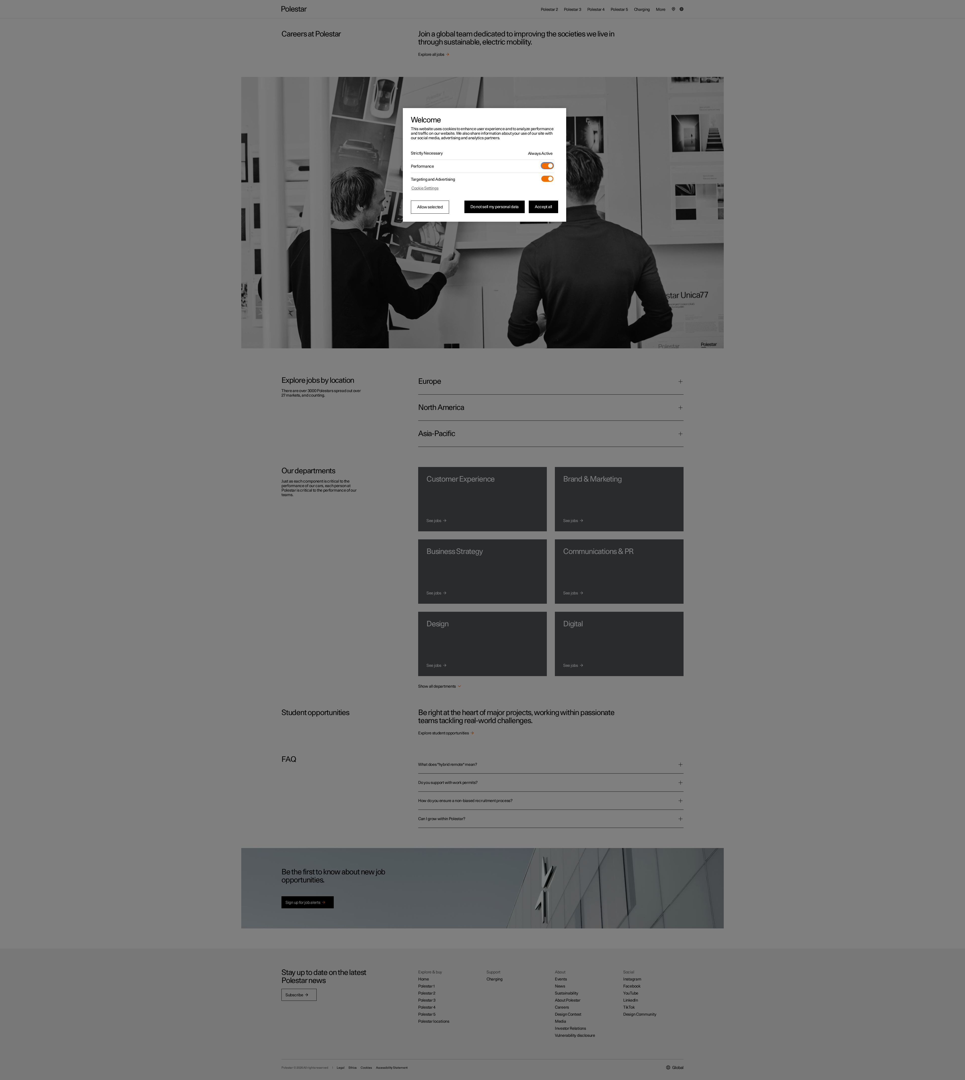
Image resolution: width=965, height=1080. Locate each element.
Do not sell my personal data (494, 207)
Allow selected (430, 207)
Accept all (543, 207)
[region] (484, 165)
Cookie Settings (425, 188)
